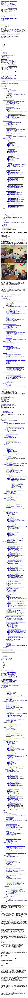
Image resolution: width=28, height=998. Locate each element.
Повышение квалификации (12, 434)
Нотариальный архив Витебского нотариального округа (15, 549)
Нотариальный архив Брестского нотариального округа (15, 547)
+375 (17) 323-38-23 (5, 404)
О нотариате (6, 617)
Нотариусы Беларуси (10, 439)
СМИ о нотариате (10, 459)
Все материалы (11, 431)
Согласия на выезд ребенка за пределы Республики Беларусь (17, 538)
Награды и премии (10, 640)
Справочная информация (8, 464)
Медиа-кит (8, 646)
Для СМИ (5, 444)
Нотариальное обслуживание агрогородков (15, 470)
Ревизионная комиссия (11, 590)
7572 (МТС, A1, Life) (19, 26)
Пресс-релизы (9, 445)
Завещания (10, 529)
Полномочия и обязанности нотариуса (14, 619)
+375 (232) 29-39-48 (12, 8)
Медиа (4, 641)
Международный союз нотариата (13, 639)
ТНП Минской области (16, 486)
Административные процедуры (13, 543)
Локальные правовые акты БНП (13, 472)
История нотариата (10, 624)
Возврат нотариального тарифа (15, 478)
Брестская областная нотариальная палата (17, 598)
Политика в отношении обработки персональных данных (13, 611)
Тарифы (7, 473)
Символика (10, 449)
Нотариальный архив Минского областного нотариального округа (16, 558)
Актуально (8, 456)
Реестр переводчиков (10, 469)
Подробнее (20, 907)
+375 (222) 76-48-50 (13, 10)
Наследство (10, 517)
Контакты (8, 545)
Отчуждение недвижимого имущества (16, 520)
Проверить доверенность (11, 466)
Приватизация (11, 518)
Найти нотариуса (9, 425)
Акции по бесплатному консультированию (15, 423)
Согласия (10, 536)
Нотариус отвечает (10, 522)
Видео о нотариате (12, 451)
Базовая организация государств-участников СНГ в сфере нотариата (15, 593)
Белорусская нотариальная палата (13, 442)
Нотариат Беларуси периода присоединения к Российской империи (17, 629)
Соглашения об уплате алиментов (15, 540)
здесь (8, 938)
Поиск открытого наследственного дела (15, 465)
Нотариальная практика (11, 430)
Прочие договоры (12, 535)
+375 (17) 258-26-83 (5, 405)
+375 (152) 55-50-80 (12, 9)
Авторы (10, 432)
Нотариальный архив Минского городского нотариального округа (15, 561)
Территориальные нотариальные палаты (9, 83)
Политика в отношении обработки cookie (15, 612)
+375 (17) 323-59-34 (7, 11)
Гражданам (5, 422)
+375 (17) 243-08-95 (9, 3)
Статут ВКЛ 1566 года (13, 626)
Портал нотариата (5, 84)
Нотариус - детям (9, 492)
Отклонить (7, 908)
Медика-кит (8, 448)
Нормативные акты (10, 438)
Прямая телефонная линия (11, 497)
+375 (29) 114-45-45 (5, 16)
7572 (2, 398)
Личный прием (9, 496)
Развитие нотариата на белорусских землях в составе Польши (16, 635)
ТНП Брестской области (16, 480)
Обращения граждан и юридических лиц (15, 428)
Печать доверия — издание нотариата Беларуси (16, 645)
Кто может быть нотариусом (12, 623)
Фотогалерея (8, 643)
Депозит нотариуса (10, 489)
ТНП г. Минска (14, 485)
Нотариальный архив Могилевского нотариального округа (16, 556)
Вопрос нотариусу (7, 511)
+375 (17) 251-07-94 (11, 4)
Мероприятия (9, 462)
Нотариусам (6, 429)
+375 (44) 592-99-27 (5, 399)
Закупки (7, 443)
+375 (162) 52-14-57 (11, 5)
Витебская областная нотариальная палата (17, 599)
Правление (8, 584)
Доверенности (11, 514)
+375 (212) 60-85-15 (11, 6)
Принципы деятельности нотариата (14, 618)
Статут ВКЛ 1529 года (13, 625)
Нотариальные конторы (11, 441)
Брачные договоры (12, 524)
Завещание (10, 513)
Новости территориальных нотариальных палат (16, 463)
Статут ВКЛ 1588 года (13, 627)
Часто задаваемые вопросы (12, 512)
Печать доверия (9, 436)
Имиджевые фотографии (13, 452)
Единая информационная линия (13, 467)
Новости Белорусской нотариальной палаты (15, 458)
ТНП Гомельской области (16, 483)
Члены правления (12, 585)
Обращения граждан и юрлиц (9, 493)
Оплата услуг (9, 562)
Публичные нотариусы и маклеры (16, 631)
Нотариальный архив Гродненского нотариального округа (16, 554)
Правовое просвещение (11, 424)
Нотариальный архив (8, 541)
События (8, 435)
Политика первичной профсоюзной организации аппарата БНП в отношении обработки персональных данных (15, 615)
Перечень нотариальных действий (13, 620)
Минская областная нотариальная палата (17, 606)
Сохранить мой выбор (5, 996)
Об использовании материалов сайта (14, 453)
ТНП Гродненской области (17, 484)
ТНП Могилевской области (17, 487)
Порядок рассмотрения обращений (13, 494)
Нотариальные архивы (11, 564)
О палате (5, 582)
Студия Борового (13, 420)
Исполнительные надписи (14, 519)
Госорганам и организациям (9, 437)
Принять (2, 908)
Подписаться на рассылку (6, 296)
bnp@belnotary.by (4, 393)
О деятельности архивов (11, 542)
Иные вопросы (11, 521)
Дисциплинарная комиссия (12, 588)
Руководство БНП (12, 450)
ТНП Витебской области (16, 481)
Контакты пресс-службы (11, 446)
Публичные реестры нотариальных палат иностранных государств (15, 491)
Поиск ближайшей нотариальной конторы (15, 501)
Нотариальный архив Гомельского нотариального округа (16, 551)
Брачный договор (12, 515)
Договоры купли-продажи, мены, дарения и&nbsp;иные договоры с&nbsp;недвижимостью (17, 527)
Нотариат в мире (9, 460)
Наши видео (8, 644)
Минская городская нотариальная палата (17, 605)
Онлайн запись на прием (11, 503)
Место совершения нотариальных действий (15, 622)
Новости (5, 455)
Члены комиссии (12, 589)
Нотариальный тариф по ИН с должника (17, 479)
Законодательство (10, 471)
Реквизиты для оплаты (13, 563)
